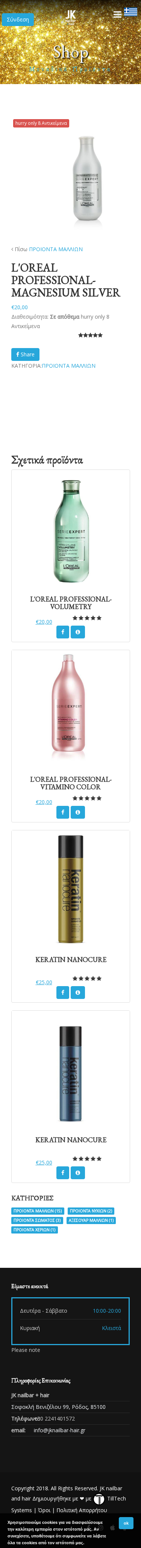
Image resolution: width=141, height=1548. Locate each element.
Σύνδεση (18, 19)
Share (27, 354)
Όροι (44, 1510)
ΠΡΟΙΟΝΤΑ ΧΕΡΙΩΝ (34, 1229)
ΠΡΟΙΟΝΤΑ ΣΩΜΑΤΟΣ (37, 1220)
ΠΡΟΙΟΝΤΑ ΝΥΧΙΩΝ (91, 1211)
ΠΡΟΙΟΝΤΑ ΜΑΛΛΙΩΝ (56, 249)
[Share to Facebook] (62, 632)
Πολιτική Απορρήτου (81, 1510)
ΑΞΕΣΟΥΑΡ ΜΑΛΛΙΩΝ (91, 1220)
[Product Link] (78, 632)
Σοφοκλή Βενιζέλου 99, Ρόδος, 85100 (58, 1406)
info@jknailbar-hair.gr (59, 1430)
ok (126, 1523)
